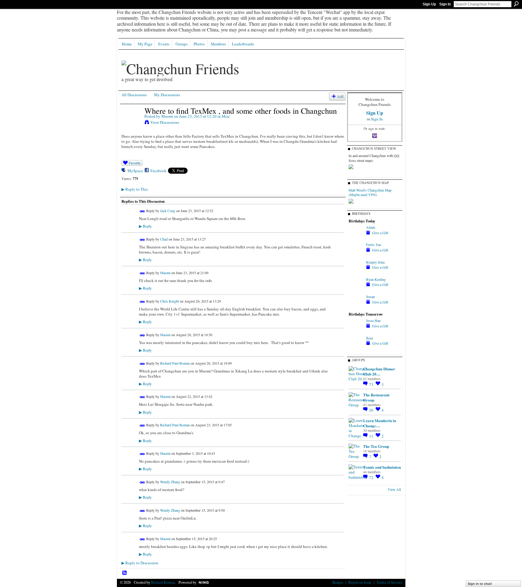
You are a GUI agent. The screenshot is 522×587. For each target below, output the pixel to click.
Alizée (370, 227)
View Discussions (164, 122)
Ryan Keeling (376, 279)
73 (371, 384)
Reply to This (134, 189)
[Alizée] (356, 238)
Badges (337, 582)
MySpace (135, 170)
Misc (226, 116)
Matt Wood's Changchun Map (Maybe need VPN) (370, 192)
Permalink (142, 211)
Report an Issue (360, 582)
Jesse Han (373, 320)
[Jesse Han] (356, 331)
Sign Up (429, 4)
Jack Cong (167, 210)
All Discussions (134, 94)
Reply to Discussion (139, 563)
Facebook (158, 170)
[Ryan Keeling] (356, 290)
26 (371, 410)
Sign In (445, 4)
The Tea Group (376, 446)
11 (371, 436)
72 (371, 477)
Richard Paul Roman (175, 363)
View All (394, 489)
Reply (145, 226)
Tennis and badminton (382, 467)
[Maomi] (131, 123)
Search (516, 4)
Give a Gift (380, 232)
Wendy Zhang (170, 481)
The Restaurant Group (376, 397)
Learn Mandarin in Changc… (379, 423)
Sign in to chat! (480, 583)
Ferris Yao (373, 244)
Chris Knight (169, 301)
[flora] (356, 349)
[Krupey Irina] (356, 273)
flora (369, 338)
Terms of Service (389, 582)
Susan (370, 296)
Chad (164, 239)
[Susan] (356, 307)
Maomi (167, 116)
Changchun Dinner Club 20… (379, 371)
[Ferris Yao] (356, 255)
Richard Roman (163, 582)
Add (340, 96)
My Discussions (167, 94)
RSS (124, 573)
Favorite (134, 162)
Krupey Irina (375, 262)
